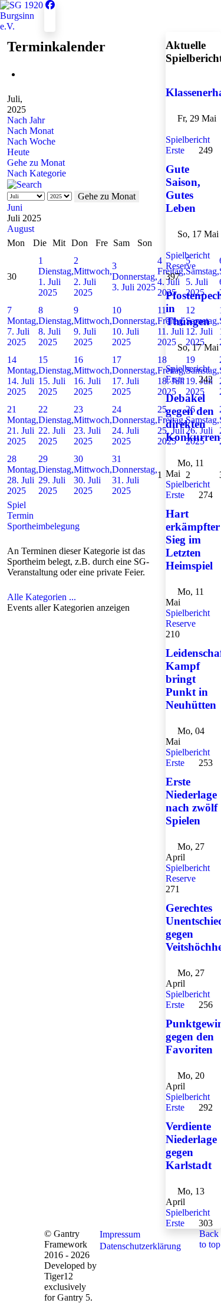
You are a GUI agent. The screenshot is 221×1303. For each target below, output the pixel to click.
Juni (14, 207)
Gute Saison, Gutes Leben (183, 188)
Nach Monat (30, 131)
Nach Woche (31, 141)
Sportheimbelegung (43, 526)
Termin (20, 515)
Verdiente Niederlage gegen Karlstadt (191, 1145)
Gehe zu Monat (36, 163)
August (20, 229)
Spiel (16, 505)
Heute (18, 152)
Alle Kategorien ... (41, 597)
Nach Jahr (26, 120)
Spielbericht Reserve (188, 260)
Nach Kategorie (36, 173)
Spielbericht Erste (188, 145)
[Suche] (24, 184)
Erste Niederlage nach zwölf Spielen (191, 801)
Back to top (209, 1239)
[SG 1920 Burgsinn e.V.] (22, 15)
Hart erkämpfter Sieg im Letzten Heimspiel (193, 540)
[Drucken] (24, 74)
